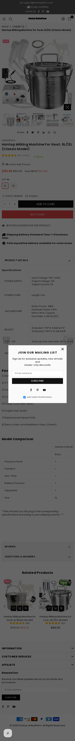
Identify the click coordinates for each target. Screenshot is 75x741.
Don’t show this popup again (39, 397)
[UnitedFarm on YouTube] (44, 390)
